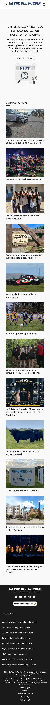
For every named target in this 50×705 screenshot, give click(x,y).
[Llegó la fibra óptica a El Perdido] (25, 473)
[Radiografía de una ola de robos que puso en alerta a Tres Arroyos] (25, 238)
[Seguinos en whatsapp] (15, 597)
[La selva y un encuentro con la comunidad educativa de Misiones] (25, 353)
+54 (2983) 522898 (25, 676)
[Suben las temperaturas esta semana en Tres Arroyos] (25, 510)
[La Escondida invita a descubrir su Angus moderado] (25, 434)
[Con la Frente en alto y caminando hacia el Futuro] (25, 198)
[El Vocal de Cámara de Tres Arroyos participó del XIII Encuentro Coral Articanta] (25, 549)
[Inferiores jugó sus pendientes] (25, 316)
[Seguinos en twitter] (25, 597)
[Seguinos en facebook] (34, 597)
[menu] (6, 4)
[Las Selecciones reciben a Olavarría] (25, 162)
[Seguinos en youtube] (20, 597)
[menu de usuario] (44, 4)
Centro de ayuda (25, 688)
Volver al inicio (25, 58)
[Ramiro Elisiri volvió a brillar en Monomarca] (25, 277)
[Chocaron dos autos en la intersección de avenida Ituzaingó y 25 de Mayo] (25, 123)
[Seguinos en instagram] (29, 597)
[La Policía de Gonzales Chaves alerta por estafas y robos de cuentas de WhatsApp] (25, 392)
